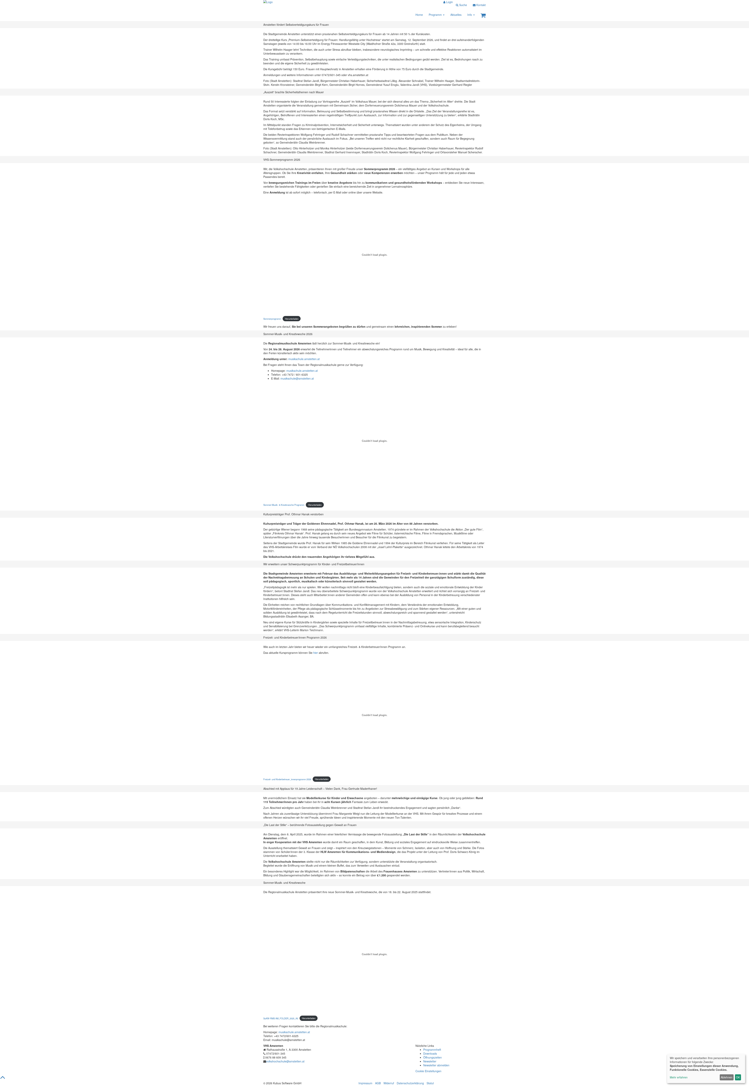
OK (738, 1077)
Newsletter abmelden (436, 1065)
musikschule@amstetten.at (297, 378)
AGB (378, 1083)
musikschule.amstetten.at (304, 359)
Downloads (430, 1053)
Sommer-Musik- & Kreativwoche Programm (283, 504)
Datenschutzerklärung (410, 1083)
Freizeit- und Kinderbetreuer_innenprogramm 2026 (287, 779)
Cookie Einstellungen (428, 1071)
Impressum (365, 1083)
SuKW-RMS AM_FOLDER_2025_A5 (280, 1018)
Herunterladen (291, 318)
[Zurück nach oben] (2, 1079)
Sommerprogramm (272, 318)
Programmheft (432, 1050)
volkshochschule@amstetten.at (285, 1061)
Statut (430, 1083)
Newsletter (429, 1061)
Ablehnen (726, 1077)
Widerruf (388, 1083)
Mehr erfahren (679, 1077)
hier (316, 653)
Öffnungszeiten (432, 1057)
